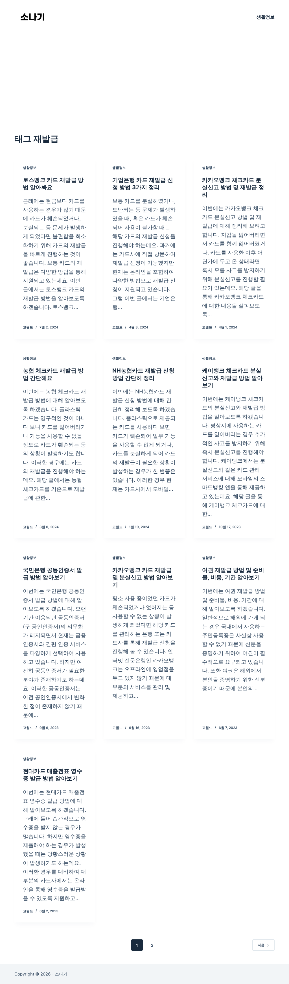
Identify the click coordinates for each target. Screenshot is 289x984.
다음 (261, 945)
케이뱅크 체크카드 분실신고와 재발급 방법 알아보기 (232, 378)
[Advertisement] (144, 76)
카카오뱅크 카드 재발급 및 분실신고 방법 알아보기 (142, 577)
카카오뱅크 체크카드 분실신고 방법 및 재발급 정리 (233, 187)
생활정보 (266, 17)
